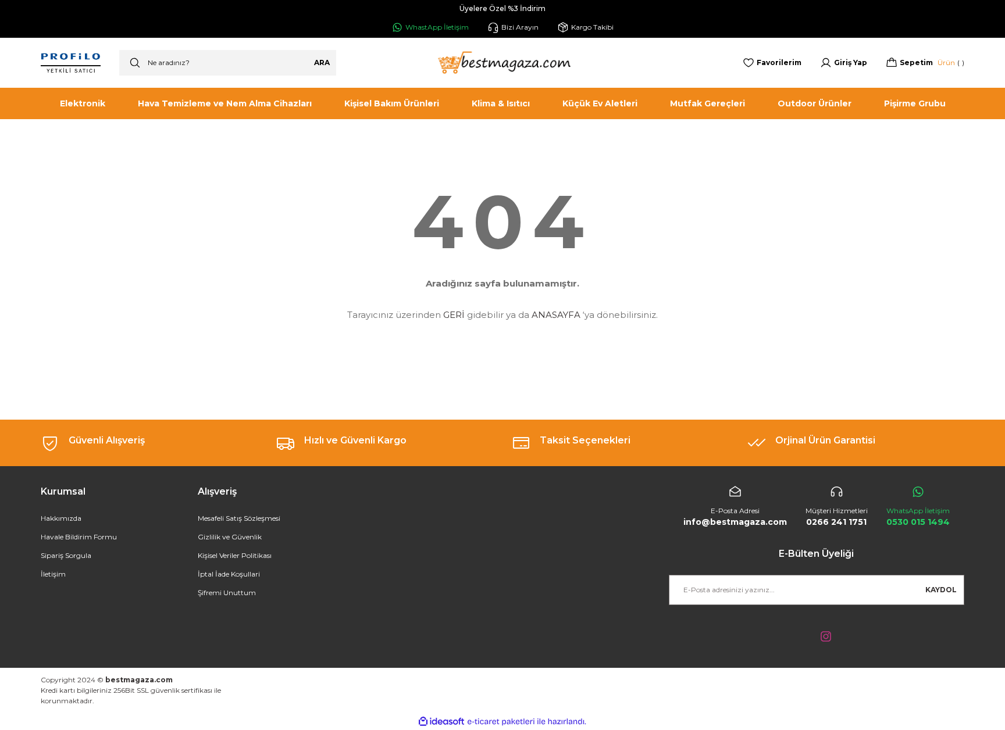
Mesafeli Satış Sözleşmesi (239, 518)
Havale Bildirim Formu (79, 536)
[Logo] (502, 63)
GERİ (454, 314)
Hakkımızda (61, 518)
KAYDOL (941, 589)
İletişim (53, 574)
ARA (322, 62)
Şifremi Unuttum (227, 592)
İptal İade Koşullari (229, 574)
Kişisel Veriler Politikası (235, 555)
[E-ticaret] (501, 721)
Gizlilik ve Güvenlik (230, 536)
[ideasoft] (441, 721)
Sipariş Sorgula (66, 555)
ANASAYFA (556, 314)
